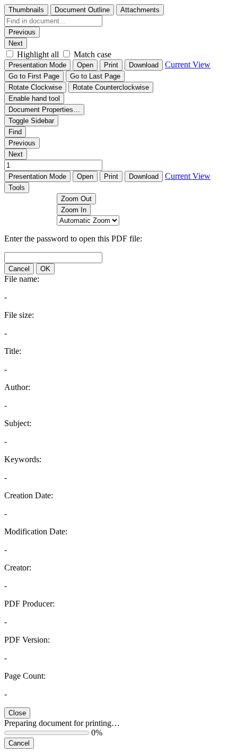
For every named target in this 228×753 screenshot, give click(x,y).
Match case (92, 54)
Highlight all (38, 54)
